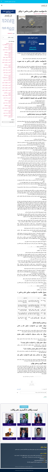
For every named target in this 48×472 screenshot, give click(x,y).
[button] (1, 1)
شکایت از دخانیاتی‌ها (9, 43)
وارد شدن (18, 389)
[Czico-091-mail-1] (22, 45)
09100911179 (10, 33)
